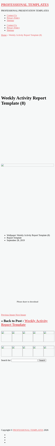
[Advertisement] (27, 65)
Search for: (6, 360)
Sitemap (10, 20)
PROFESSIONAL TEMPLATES (25, 4)
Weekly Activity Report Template (24, 322)
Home (4, 35)
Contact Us (12, 15)
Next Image (21, 315)
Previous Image (8, 315)
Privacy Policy (13, 18)
